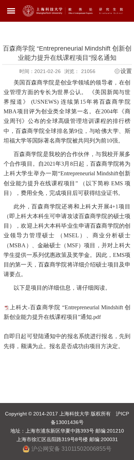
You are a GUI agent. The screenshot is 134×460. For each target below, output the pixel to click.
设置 (126, 71)
